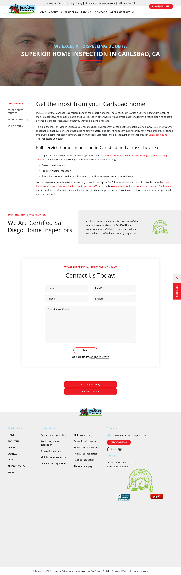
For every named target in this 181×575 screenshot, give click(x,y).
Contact (101, 12)
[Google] (113, 449)
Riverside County (90, 391)
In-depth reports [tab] (17, 119)
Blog (11, 472)
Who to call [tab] (15, 126)
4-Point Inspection (51, 451)
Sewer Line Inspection (86, 441)
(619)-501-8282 (99, 357)
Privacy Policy (16, 466)
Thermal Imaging (83, 466)
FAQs (11, 460)
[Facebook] (108, 449)
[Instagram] (119, 449)
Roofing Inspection (84, 459)
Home (42, 12)
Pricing (86, 12)
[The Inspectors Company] (22, 12)
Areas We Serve (120, 12)
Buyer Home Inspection (53, 435)
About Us (55, 12)
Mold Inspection (82, 435)
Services (70, 12)
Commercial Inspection (53, 463)
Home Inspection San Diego (88, 571)
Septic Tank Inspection (86, 447)
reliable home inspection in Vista (83, 186)
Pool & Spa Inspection (86, 453)
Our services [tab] (15, 103)
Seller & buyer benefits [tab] (15, 111)
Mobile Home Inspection (54, 457)
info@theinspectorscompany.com (100, 3)
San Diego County (158, 134)
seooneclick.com (140, 571)
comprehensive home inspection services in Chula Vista (141, 186)
